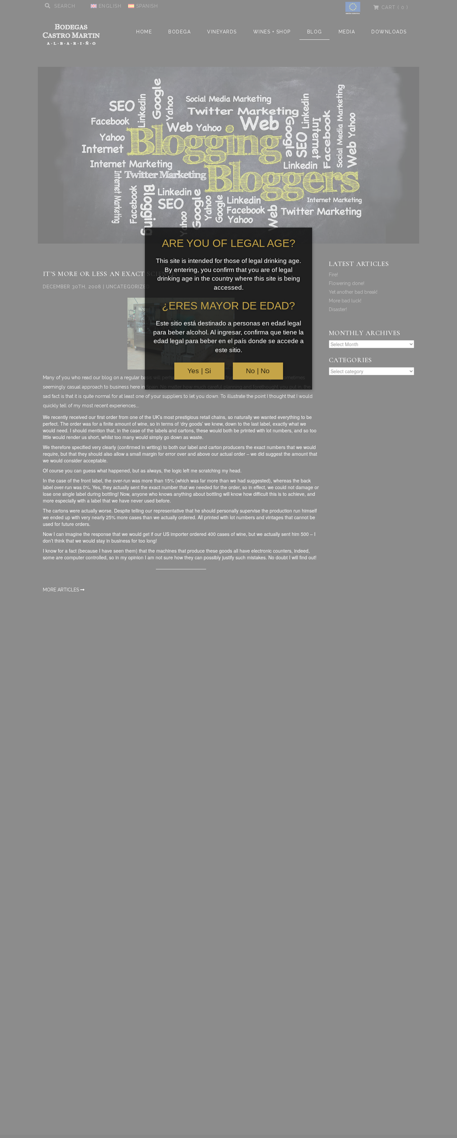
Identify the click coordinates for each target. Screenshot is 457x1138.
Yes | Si (199, 371)
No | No (258, 371)
